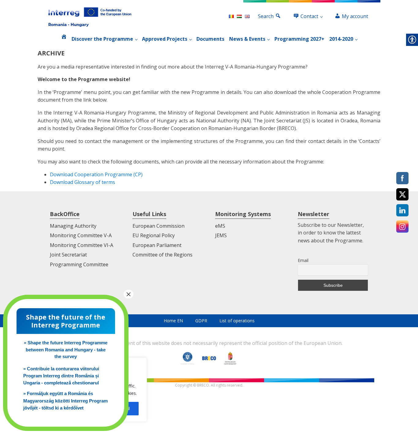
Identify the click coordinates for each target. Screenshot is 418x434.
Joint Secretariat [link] (68, 254)
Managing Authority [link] (73, 226)
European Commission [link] (158, 226)
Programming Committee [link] (79, 264)
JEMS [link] (221, 235)
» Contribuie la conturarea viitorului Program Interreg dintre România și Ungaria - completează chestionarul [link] (61, 376)
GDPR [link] (201, 321)
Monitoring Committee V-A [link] (81, 235)
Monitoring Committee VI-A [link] (81, 245)
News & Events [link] (247, 39)
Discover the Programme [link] (102, 39)
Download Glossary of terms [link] (82, 182)
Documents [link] (210, 39)
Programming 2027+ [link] (299, 39)
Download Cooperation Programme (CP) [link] (96, 174)
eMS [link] (220, 226)
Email (303, 260)
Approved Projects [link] (164, 39)
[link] (90, 16)
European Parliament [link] (156, 245)
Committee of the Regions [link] (162, 254)
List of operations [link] (237, 321)
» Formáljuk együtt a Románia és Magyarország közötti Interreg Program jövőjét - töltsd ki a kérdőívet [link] (65, 400)
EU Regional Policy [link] (153, 235)
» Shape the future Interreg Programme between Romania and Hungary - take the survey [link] (65, 349)
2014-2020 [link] (341, 39)
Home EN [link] (173, 321)
